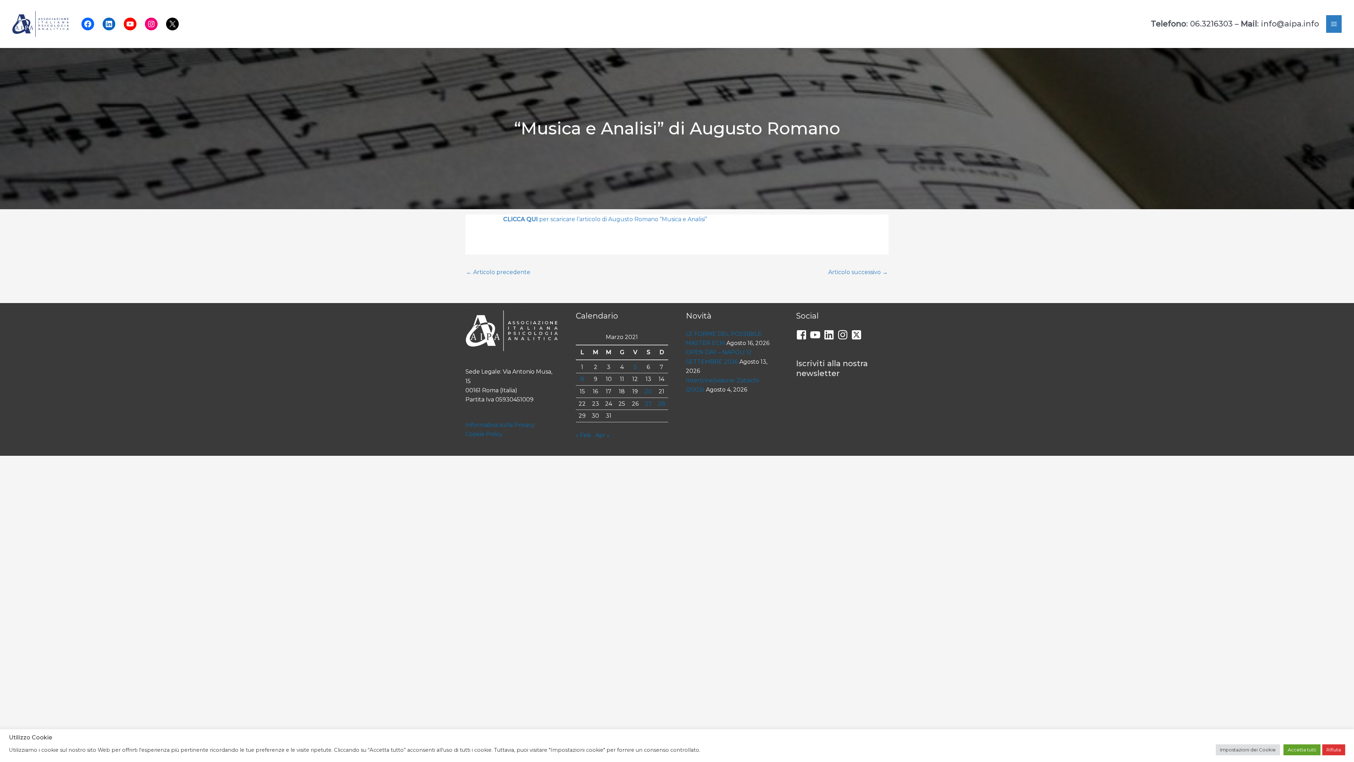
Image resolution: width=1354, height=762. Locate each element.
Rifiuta (1333, 749)
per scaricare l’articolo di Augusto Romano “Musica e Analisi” (605, 219)
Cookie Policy (484, 434)
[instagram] (844, 334)
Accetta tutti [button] (1302, 749)
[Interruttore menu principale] (1334, 24)
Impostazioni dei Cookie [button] (1248, 749)
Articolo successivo (858, 272)
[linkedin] (830, 334)
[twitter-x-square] (858, 334)
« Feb (583, 435)
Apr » (602, 435)
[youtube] (817, 334)
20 (648, 391)
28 (661, 403)
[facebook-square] (803, 334)
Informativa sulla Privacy (500, 425)
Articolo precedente (498, 272)
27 (648, 403)
